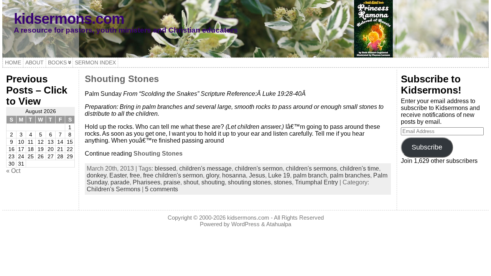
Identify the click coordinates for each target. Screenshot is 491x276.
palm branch (310, 175)
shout (190, 182)
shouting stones (249, 182)
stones (283, 182)
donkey (96, 175)
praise (171, 182)
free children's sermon (173, 175)
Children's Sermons (113, 189)
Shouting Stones (122, 79)
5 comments (161, 189)
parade (120, 182)
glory (212, 175)
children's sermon (259, 168)
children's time (359, 168)
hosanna (234, 175)
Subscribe (427, 147)
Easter (118, 175)
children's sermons (311, 168)
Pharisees (146, 182)
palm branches (350, 175)
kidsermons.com (69, 18)
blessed (165, 168)
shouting (213, 182)
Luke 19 (279, 175)
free (135, 175)
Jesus (257, 175)
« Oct (13, 171)
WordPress (245, 224)
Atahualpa (278, 224)
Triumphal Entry (316, 182)
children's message (205, 168)
